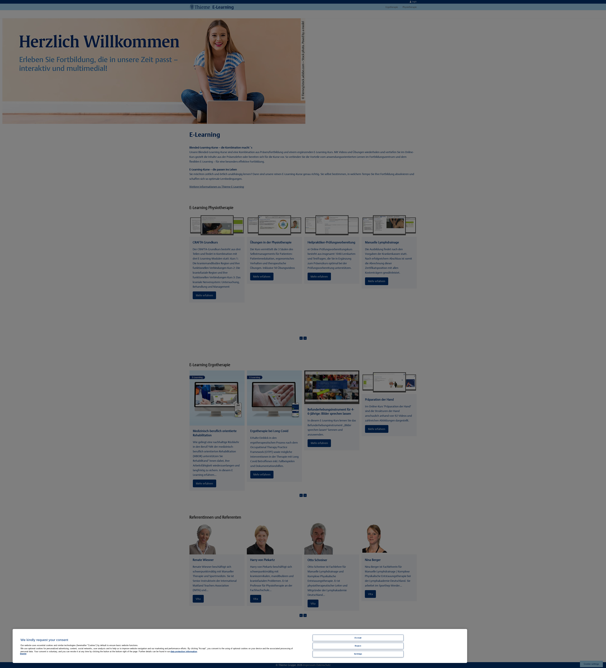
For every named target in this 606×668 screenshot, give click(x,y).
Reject (358, 646)
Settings (358, 654)
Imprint (23, 654)
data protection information (183, 651)
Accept (358, 638)
